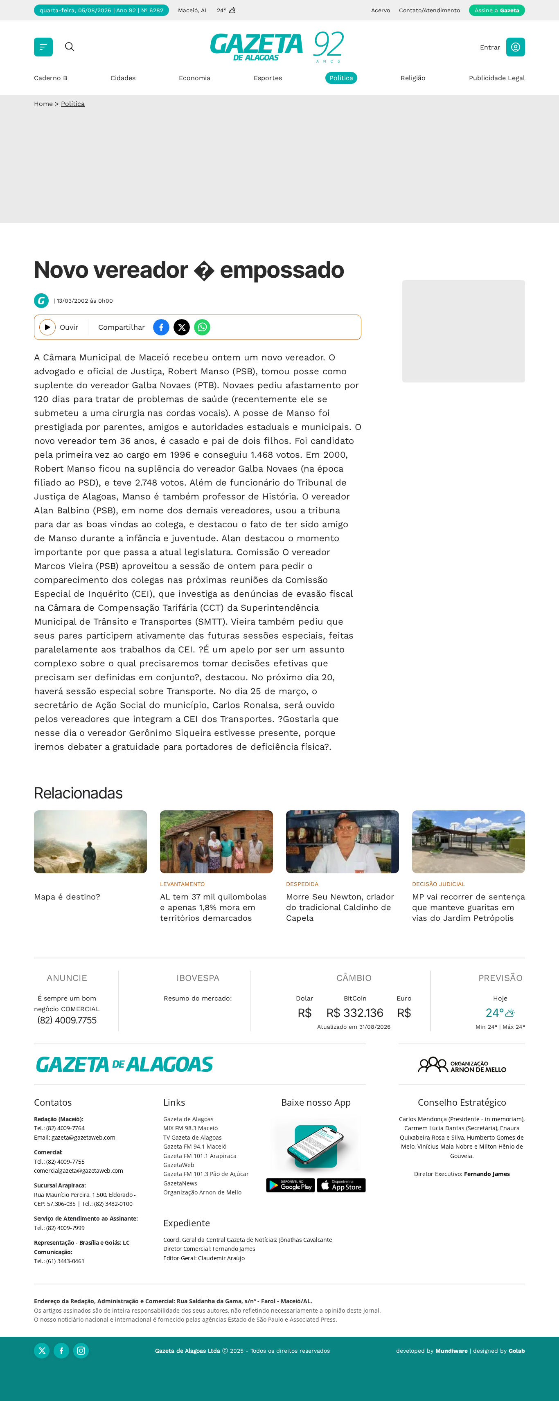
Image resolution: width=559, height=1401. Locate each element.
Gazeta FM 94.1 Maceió (194, 1146)
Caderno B (50, 78)
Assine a (497, 10)
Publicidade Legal (497, 78)
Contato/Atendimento (429, 10)
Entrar (490, 47)
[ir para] (316, 1146)
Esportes (268, 78)
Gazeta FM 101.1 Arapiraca (200, 1156)
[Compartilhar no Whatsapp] (202, 327)
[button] (515, 47)
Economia (194, 78)
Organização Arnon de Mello (202, 1192)
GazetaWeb (178, 1165)
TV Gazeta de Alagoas (192, 1137)
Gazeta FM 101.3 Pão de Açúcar (206, 1174)
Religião (413, 78)
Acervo (380, 10)
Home (43, 104)
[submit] (69, 47)
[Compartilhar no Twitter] (182, 327)
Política (341, 78)
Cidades (122, 78)
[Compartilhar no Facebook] (161, 327)
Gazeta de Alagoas (188, 1119)
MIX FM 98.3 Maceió (190, 1128)
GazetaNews (180, 1183)
